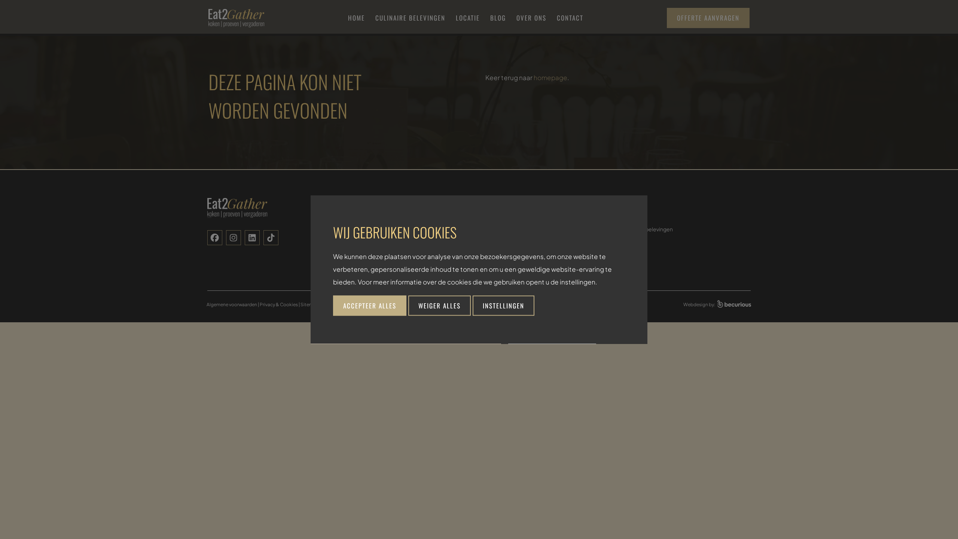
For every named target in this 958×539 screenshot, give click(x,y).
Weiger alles (439, 305)
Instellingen (503, 305)
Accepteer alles (369, 305)
